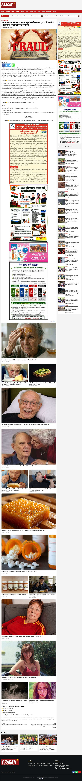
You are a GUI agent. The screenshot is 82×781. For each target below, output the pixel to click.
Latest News (8, 772)
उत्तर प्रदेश (8, 11)
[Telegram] (9, 65)
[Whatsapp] (13, 65)
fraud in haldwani (7, 717)
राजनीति (22, 11)
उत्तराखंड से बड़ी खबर (41, 719)
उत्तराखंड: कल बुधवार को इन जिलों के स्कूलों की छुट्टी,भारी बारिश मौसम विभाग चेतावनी (72, 277)
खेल (35, 11)
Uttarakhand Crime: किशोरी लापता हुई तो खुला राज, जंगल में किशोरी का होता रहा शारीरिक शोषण (14, 725)
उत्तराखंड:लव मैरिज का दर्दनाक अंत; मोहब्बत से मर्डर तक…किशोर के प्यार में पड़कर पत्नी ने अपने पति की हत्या (71, 178)
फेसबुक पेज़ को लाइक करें (7, 710)
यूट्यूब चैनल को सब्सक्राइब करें (9, 712)
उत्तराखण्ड (2, 11)
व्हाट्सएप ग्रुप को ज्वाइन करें (8, 708)
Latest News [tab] (61, 146)
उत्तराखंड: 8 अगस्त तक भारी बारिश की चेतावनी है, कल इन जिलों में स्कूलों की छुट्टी (71, 229)
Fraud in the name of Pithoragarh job (17, 717)
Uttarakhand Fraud (19, 719)
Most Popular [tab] (68, 146)
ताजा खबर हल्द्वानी (47, 719)
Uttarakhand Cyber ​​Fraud (11, 719)
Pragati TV (12, 27)
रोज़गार (43, 11)
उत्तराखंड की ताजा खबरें (34, 719)
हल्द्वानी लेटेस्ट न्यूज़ (14, 720)
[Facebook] (3, 65)
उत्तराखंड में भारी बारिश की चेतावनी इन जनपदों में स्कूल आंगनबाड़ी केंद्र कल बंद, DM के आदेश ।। (72, 300)
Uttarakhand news (27, 719)
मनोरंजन (31, 11)
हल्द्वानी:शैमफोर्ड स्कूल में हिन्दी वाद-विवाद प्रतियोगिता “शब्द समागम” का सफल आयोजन (72, 244)
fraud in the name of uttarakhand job (31, 717)
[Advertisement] (49, 5)
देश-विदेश (17, 11)
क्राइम (27, 11)
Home (2, 772)
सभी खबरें (54, 11)
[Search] (80, 11)
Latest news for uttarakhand (43, 717)
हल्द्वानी (5, 720)
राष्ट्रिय (13, 11)
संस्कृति (39, 11)
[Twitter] (6, 65)
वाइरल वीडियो (48, 11)
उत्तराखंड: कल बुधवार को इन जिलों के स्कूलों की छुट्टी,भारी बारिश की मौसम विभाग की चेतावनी (71, 269)
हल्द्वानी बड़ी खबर (8, 720)
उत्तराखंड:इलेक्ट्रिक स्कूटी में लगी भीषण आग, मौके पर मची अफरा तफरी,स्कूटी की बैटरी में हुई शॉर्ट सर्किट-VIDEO (72, 236)
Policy (13, 772)
